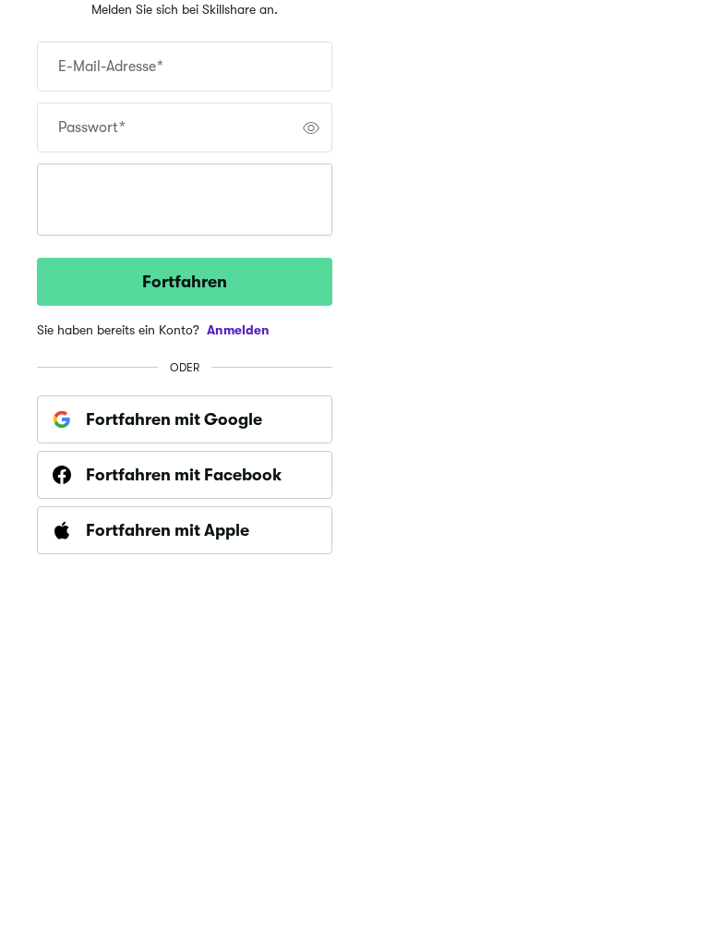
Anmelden (238, 329)
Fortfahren (184, 282)
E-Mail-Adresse (110, 66)
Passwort (92, 127)
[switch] (311, 127)
